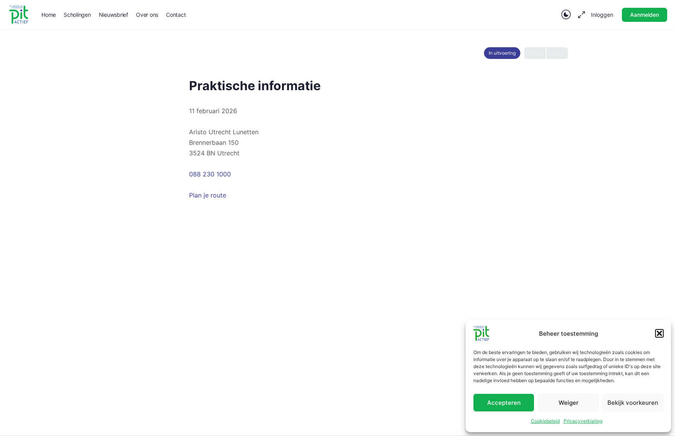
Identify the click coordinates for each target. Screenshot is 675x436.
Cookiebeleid (545, 421)
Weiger (569, 402)
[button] (659, 333)
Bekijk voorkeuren (632, 402)
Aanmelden (644, 14)
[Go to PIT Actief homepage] (19, 14)
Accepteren (504, 402)
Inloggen (602, 14)
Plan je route (207, 195)
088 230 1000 (210, 174)
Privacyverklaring (583, 421)
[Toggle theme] (566, 15)
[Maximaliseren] (580, 15)
